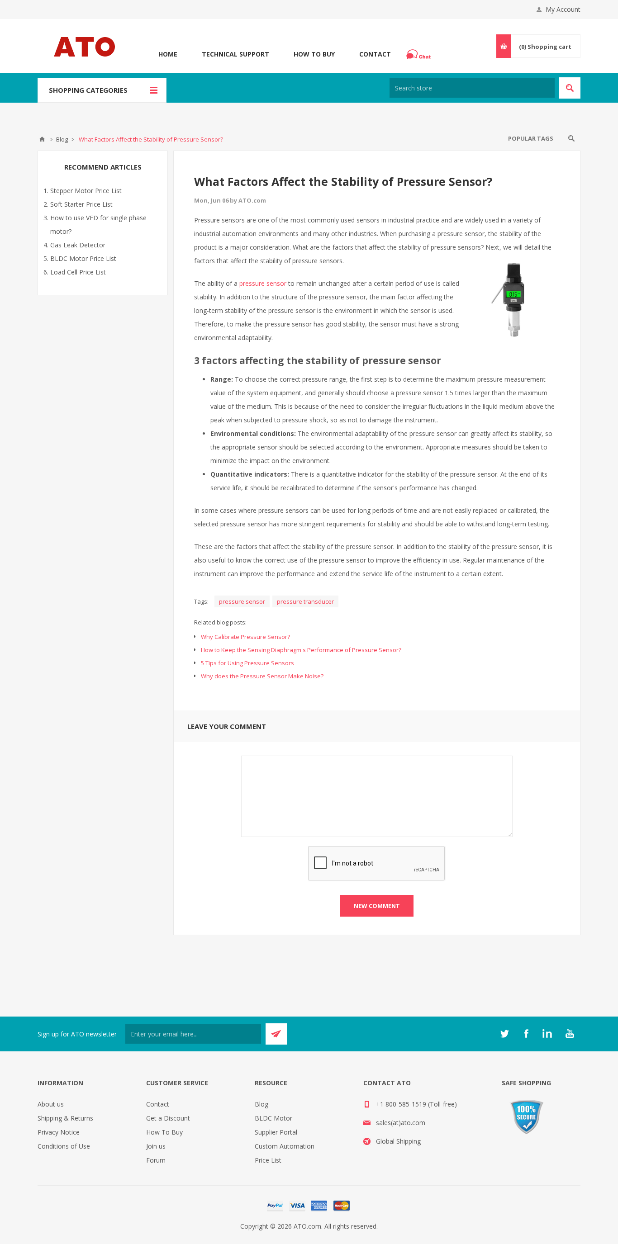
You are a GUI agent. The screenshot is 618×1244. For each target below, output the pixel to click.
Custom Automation (284, 1146)
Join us (156, 1146)
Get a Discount (168, 1118)
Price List (268, 1160)
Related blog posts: (220, 622)
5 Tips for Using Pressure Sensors (247, 663)
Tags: (201, 601)
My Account (563, 9)
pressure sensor (262, 283)
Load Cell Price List (78, 272)
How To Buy (314, 54)
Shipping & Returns (65, 1118)
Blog (261, 1104)
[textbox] (472, 88)
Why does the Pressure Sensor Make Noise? (262, 676)
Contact (375, 54)
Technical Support (235, 54)
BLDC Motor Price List (83, 258)
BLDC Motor (273, 1118)
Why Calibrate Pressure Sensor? (245, 637)
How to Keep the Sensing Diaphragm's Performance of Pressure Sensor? (301, 650)
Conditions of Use (64, 1146)
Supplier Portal (276, 1132)
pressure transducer (305, 601)
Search (571, 138)
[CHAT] (419, 54)
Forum (156, 1160)
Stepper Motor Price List (86, 190)
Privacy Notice (59, 1132)
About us (51, 1104)
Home (167, 54)
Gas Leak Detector (77, 245)
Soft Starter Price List (81, 204)
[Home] (42, 139)
